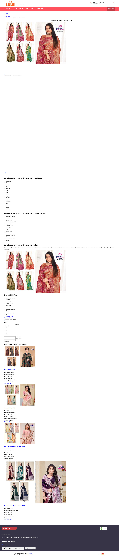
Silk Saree (8, 16)
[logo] (10, 5)
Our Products (29, 8)
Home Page (8, 8)
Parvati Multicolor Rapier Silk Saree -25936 (14, 505)
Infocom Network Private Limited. (28, 554)
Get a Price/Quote (8, 383)
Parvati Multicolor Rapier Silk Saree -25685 (14, 446)
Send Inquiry (111, 8)
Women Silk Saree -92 (9, 369)
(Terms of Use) (30, 553)
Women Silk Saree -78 (9, 408)
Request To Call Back (8, 318)
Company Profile (18, 8)
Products (7, 15)
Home (7, 13)
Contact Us (40, 8)
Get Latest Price (9, 316)
